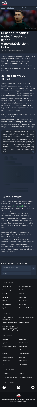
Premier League (7, 290)
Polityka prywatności (10, 377)
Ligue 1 (21, 290)
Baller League (23, 361)
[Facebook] (4, 387)
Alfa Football (6, 361)
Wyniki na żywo (7, 286)
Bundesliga (6, 297)
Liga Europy (22, 304)
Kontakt (22, 374)
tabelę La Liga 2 (17, 206)
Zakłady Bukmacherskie (10, 323)
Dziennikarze (23, 346)
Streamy (5, 339)
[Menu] (34, 3)
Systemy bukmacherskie (26, 317)
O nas (6, 374)
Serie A (5, 301)
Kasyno (5, 350)
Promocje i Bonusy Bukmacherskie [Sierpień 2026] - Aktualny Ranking (10, 328)
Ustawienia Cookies (26, 377)
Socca (4, 364)
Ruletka (5, 353)
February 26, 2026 (10, 175)
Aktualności (22, 339)
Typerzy (5, 343)
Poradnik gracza (24, 323)
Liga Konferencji (7, 308)
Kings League (23, 364)
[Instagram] (18, 387)
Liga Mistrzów (7, 304)
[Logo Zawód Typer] (4, 3)
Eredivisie (22, 293)
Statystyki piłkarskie (25, 286)
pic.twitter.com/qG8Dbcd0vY (14, 170)
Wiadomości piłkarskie (26, 308)
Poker (20, 350)
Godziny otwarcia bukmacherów (8, 318)
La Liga (5, 293)
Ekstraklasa (22, 297)
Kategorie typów (24, 353)
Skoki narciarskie (8, 357)
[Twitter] (32, 387)
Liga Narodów (23, 301)
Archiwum (22, 357)
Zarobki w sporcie (24, 343)
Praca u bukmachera (9, 346)
